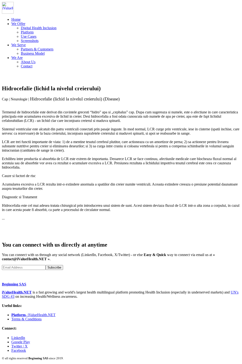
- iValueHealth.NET (33, 315)
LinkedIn (18, 338)
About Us (28, 62)
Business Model (33, 53)
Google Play (20, 342)
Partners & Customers (37, 49)
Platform (27, 32)
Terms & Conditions (26, 319)
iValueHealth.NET (17, 292)
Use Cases (28, 36)
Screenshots (30, 41)
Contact (26, 66)
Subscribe (54, 267)
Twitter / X (19, 346)
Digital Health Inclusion (38, 28)
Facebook (18, 350)
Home (16, 19)
